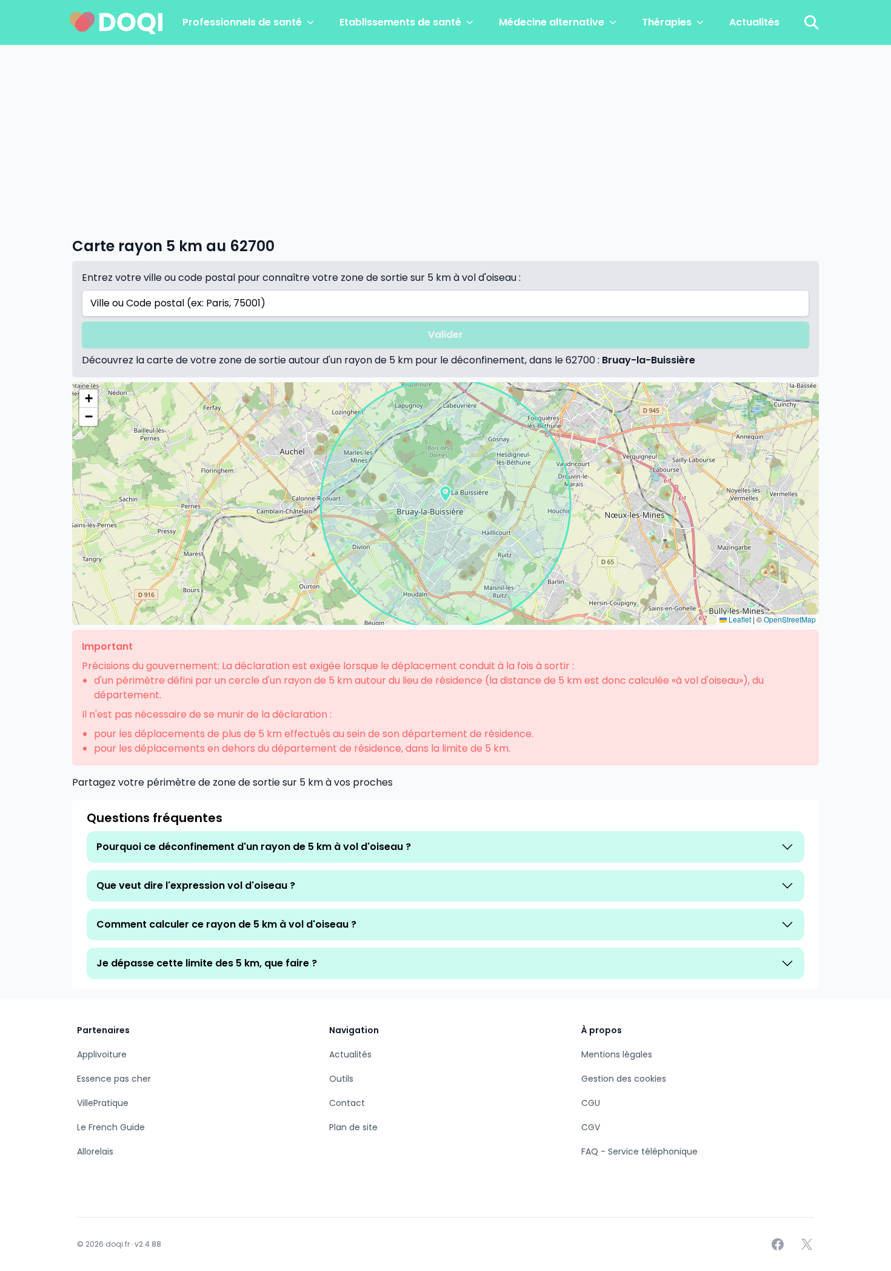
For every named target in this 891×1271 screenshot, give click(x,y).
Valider (445, 335)
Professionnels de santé (242, 22)
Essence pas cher (114, 1079)
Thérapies (667, 22)
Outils (341, 1079)
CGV (590, 1127)
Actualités (754, 22)
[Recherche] (811, 22)
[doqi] (116, 22)
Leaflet (739, 619)
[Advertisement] (445, 136)
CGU (590, 1103)
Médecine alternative (551, 22)
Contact (347, 1103)
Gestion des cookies (623, 1079)
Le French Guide (111, 1127)
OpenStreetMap (790, 619)
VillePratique (102, 1103)
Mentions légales (616, 1054)
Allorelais (95, 1151)
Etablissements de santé (400, 22)
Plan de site (353, 1127)
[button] (445, 494)
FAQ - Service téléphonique (639, 1151)
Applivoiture (102, 1054)
